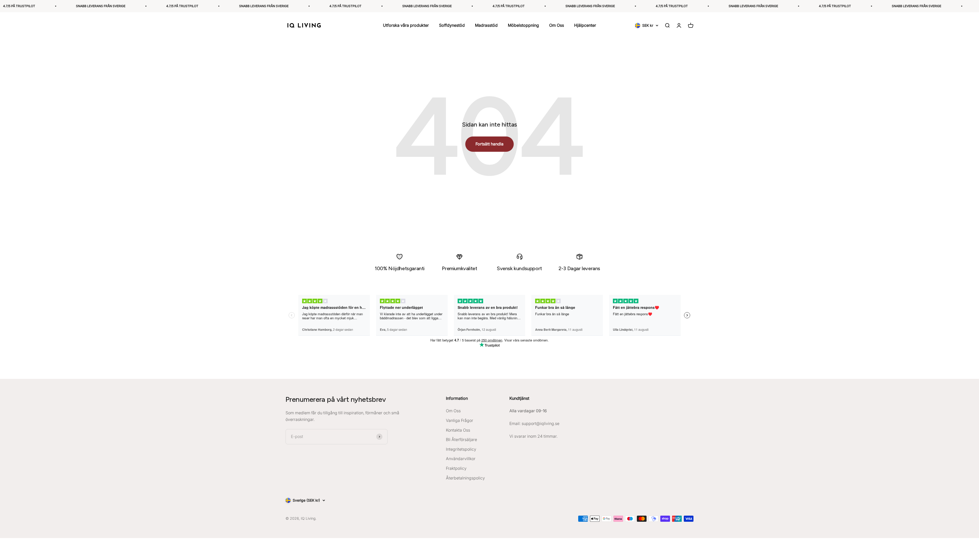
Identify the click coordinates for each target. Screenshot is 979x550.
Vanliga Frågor (459, 420)
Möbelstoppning (523, 25)
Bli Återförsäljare (461, 439)
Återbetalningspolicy (465, 477)
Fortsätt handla (489, 143)
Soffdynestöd (452, 25)
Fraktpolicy (456, 468)
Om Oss (556, 25)
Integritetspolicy (461, 449)
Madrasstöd (486, 25)
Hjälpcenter (585, 25)
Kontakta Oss (458, 430)
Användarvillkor (460, 458)
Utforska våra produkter (406, 25)
